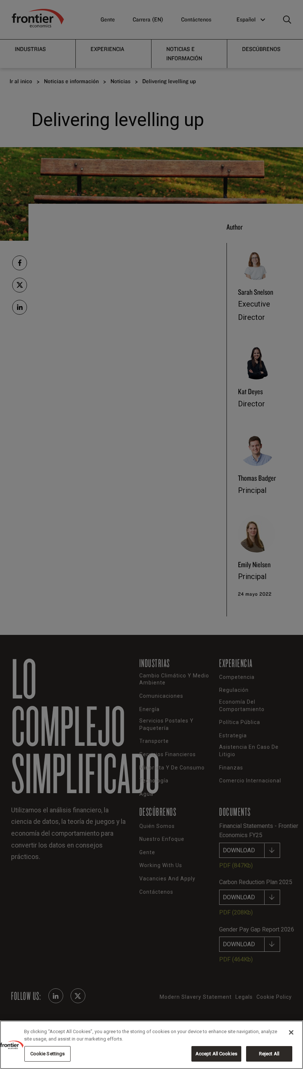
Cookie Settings (47, 1053)
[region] (151, 1045)
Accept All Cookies (216, 1053)
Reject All (269, 1053)
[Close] (291, 1032)
